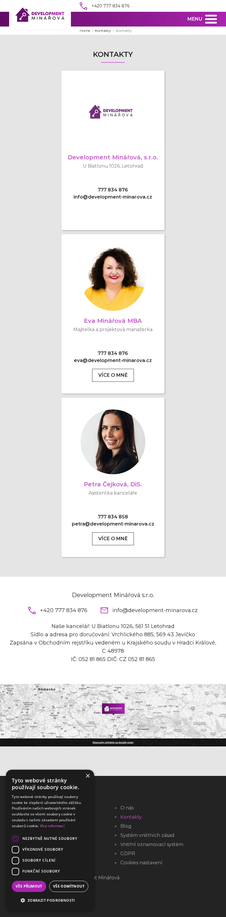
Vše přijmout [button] (29, 886)
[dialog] (50, 840)
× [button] (87, 776)
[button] (50, 900)
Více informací (52, 825)
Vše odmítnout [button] (68, 886)
